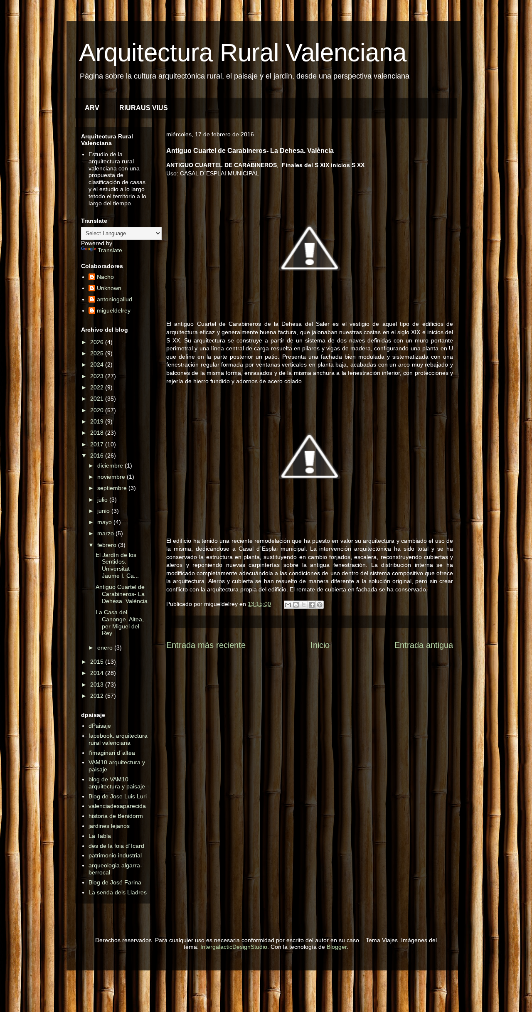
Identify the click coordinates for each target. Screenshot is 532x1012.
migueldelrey (114, 310)
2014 (97, 673)
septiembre (112, 488)
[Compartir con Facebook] (312, 605)
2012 (97, 695)
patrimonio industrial (115, 855)
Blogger (337, 946)
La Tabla (100, 835)
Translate (110, 250)
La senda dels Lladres (118, 892)
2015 (97, 661)
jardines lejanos (109, 825)
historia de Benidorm (116, 816)
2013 (97, 684)
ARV (92, 107)
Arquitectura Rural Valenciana (242, 52)
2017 (97, 444)
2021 (97, 398)
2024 (97, 364)
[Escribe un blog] (296, 605)
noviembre (112, 476)
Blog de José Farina (115, 882)
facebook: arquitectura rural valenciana (118, 739)
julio (103, 499)
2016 (97, 455)
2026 (97, 342)
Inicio (320, 645)
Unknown (109, 288)
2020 (97, 410)
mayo (105, 522)
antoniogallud (114, 299)
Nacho (105, 276)
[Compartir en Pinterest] (319, 605)
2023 (97, 376)
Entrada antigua (423, 645)
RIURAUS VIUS (143, 107)
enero (105, 647)
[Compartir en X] (304, 605)
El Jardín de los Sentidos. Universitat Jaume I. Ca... (117, 565)
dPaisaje (100, 725)
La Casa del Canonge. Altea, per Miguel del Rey (120, 622)
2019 (97, 421)
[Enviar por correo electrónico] (288, 605)
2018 (97, 432)
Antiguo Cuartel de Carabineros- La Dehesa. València (122, 594)
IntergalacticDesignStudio (233, 946)
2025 (97, 353)
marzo (106, 533)
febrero (107, 545)
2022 (97, 387)
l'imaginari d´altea (112, 752)
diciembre (111, 465)
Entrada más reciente (206, 645)
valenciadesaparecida (117, 806)
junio (104, 510)
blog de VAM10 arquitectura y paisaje (117, 783)
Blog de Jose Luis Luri (118, 796)
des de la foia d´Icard (116, 845)
